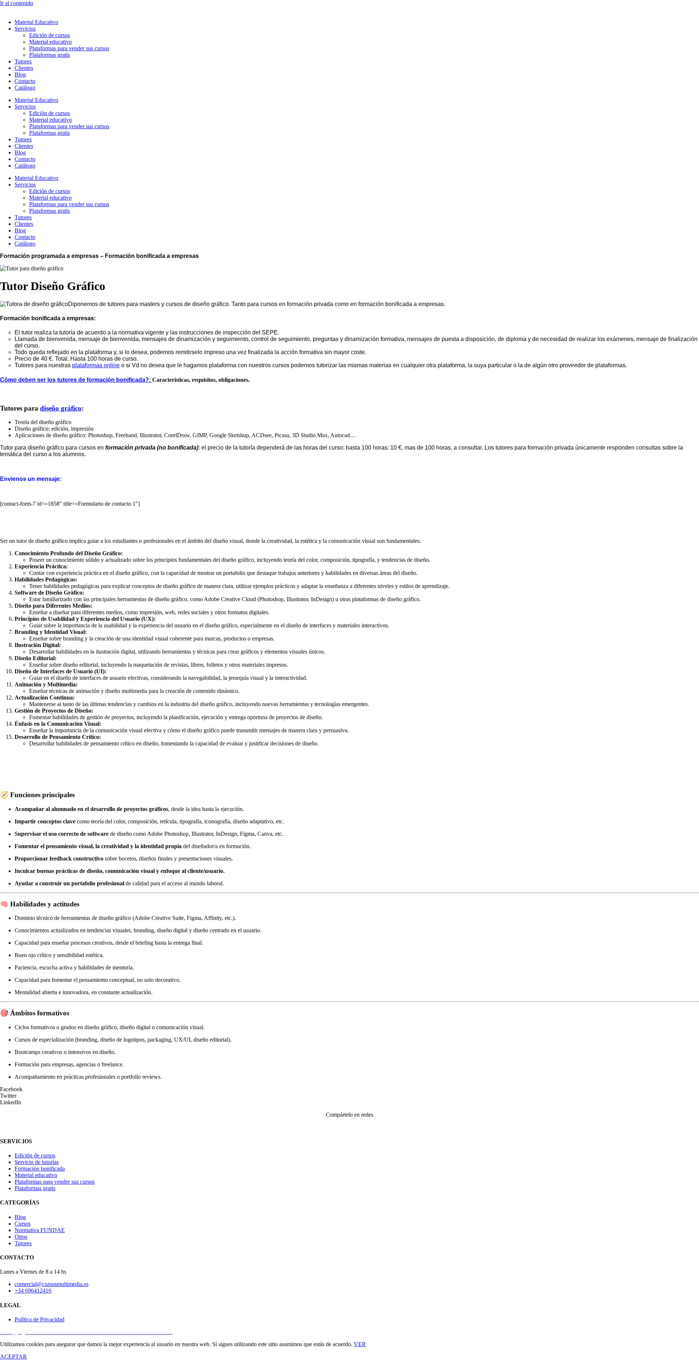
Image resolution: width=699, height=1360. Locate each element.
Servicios (25, 29)
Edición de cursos (49, 35)
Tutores (23, 61)
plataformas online (96, 365)
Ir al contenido (16, 3)
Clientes (24, 68)
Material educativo (50, 42)
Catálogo (25, 88)
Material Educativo (36, 22)
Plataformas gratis (49, 55)
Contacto (25, 81)
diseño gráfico (61, 408)
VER (360, 1344)
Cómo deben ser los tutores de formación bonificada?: (76, 380)
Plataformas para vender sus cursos (69, 48)
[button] (349, 1089)
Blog (20, 74)
